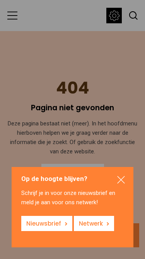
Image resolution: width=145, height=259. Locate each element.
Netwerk (91, 223)
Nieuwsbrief (43, 223)
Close (121, 179)
